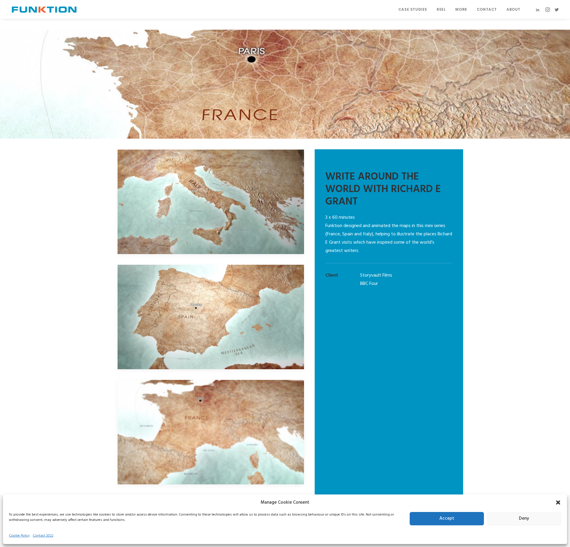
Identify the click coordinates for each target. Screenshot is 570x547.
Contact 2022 (43, 536)
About (513, 9)
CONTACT (487, 9)
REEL (441, 9)
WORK (461, 9)
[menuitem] (412, 9)
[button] (558, 502)
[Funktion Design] (44, 9)
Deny (524, 518)
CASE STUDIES (412, 9)
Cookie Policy (19, 536)
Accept (446, 518)
